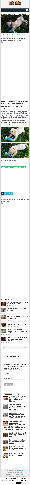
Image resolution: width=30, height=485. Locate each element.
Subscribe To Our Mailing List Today (13, 167)
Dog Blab (20, 470)
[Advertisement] (15, 84)
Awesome (19, 34)
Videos (23, 34)
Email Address (8, 378)
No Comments (10, 305)
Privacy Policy (19, 474)
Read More (24, 483)
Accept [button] (18, 482)
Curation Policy (21, 476)
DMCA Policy (9, 474)
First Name (7, 373)
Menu (2, 10)
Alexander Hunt (4, 34)
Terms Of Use (10, 476)
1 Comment (9, 326)
